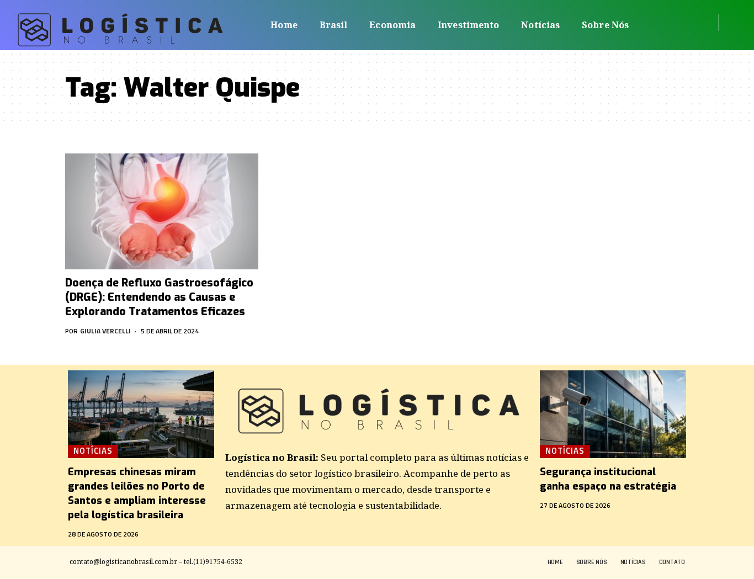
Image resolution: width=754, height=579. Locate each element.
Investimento (468, 25)
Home (283, 25)
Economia (392, 25)
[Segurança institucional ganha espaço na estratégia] (613, 414)
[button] (730, 22)
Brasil (334, 25)
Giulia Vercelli (105, 331)
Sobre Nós (605, 25)
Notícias (540, 25)
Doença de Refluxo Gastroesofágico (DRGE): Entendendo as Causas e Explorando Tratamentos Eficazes (159, 297)
